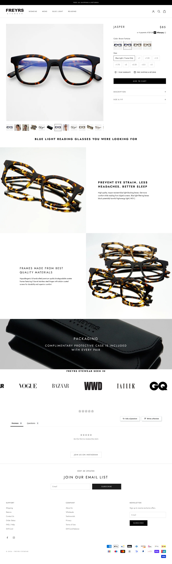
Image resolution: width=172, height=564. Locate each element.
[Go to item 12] (98, 127)
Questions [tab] (31, 423)
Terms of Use (71, 524)
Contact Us (10, 516)
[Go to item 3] (25, 127)
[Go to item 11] (90, 127)
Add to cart (139, 81)
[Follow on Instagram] (14, 537)
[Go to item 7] (57, 127)
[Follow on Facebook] (7, 537)
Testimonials (70, 516)
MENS (44, 11)
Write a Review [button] (153, 418)
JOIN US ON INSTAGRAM (86, 455)
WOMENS (33, 11)
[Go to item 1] (9, 127)
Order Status (10, 520)
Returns (8, 512)
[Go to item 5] (41, 127)
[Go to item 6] (49, 127)
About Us (69, 508)
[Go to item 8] (66, 127)
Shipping (9, 508)
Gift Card (9, 529)
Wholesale (70, 512)
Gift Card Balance (72, 529)
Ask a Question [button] (131, 418)
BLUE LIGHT (58, 11)
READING (72, 11)
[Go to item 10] (82, 127)
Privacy (68, 520)
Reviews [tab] (15, 423)
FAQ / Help (10, 524)
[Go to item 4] (33, 127)
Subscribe (106, 486)
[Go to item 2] (17, 127)
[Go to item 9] (74, 127)
